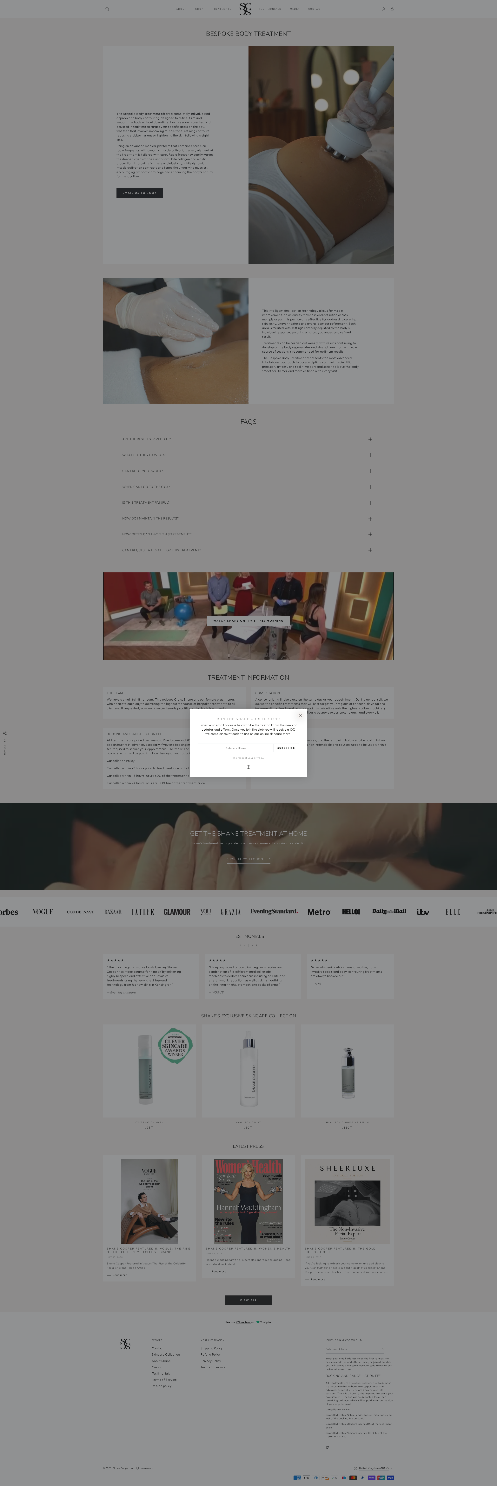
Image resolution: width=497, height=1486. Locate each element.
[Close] (300, 715)
